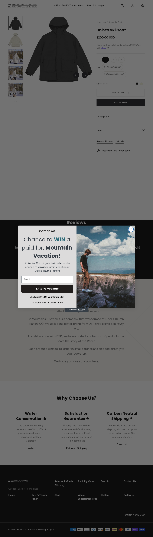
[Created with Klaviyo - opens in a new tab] (76, 310)
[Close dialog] (131, 229)
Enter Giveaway (47, 288)
